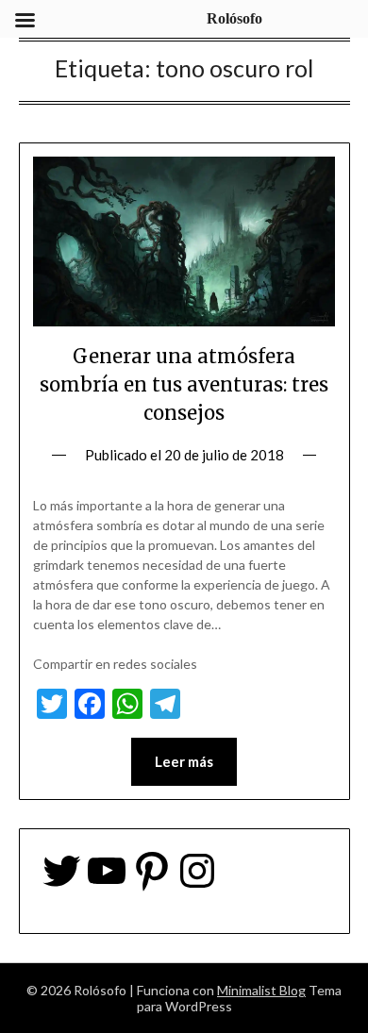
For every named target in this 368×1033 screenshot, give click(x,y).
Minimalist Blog (261, 990)
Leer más (184, 761)
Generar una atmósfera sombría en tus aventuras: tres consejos (184, 384)
